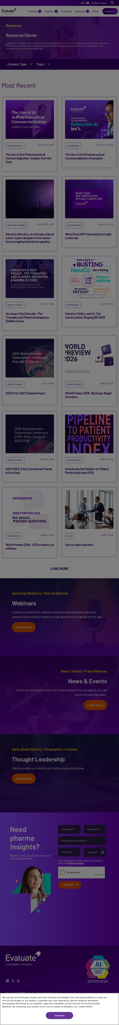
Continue (60, 1015)
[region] (59, 1009)
